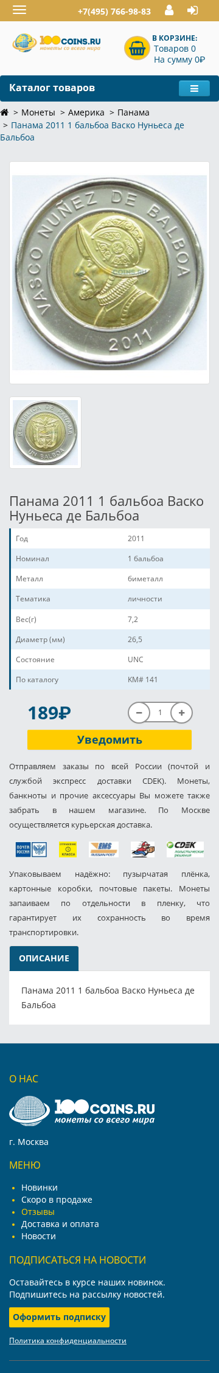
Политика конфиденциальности (68, 1340)
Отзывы (38, 1211)
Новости (38, 1236)
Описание (44, 958)
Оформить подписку (59, 1317)
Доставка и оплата (60, 1223)
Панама (133, 112)
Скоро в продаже (56, 1199)
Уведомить (109, 739)
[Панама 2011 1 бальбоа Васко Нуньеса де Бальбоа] (109, 272)
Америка (86, 112)
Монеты (38, 112)
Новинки (39, 1187)
